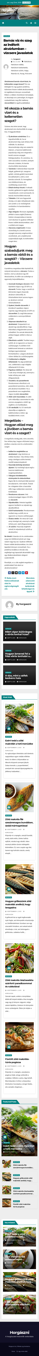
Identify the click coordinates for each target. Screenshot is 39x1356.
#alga (26, 70)
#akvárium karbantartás (19, 67)
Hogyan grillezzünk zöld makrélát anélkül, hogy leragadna (18, 904)
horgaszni (16, 59)
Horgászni (9, 10)
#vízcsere (28, 73)
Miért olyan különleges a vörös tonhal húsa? (18, 633)
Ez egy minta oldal (22, 1351)
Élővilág (6, 36)
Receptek (8, 736)
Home (13, 1351)
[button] (27, 23)
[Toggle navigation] (35, 23)
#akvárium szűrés (17, 70)
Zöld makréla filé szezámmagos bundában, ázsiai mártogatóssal (19, 822)
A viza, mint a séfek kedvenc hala (16, 677)
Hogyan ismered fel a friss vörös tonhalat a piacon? (17, 656)
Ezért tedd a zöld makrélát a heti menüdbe (18, 1147)
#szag (22, 73)
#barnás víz (15, 73)
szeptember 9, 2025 (14, 747)
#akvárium (28, 61)
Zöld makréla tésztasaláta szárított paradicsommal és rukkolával (19, 983)
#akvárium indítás (17, 64)
